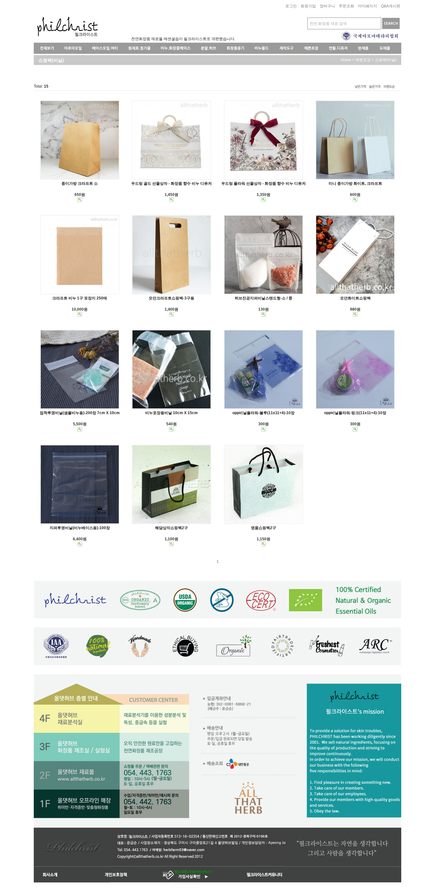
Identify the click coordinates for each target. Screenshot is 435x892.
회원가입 (308, 6)
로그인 (291, 6)
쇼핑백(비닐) (385, 60)
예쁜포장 (363, 60)
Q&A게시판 (390, 6)
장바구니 (327, 6)
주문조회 (346, 6)
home (346, 60)
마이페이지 (367, 6)
